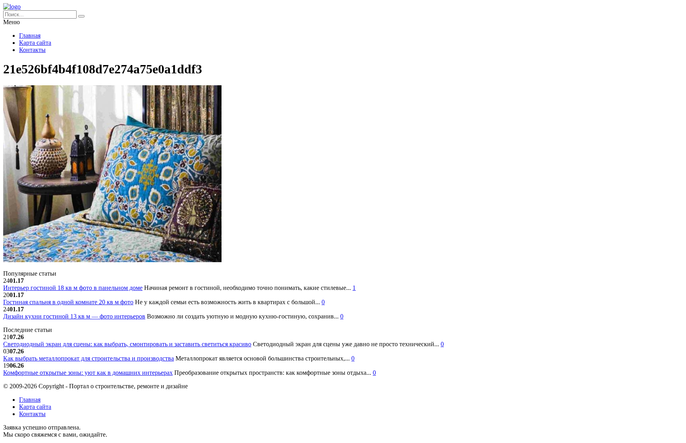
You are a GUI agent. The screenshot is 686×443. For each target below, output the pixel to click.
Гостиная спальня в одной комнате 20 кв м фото (68, 302)
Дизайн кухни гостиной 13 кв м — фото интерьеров (74, 316)
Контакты (32, 49)
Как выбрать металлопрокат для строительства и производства (88, 358)
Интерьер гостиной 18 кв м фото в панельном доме (73, 287)
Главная (29, 35)
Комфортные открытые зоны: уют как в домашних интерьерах (88, 372)
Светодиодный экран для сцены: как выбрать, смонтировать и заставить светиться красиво (127, 344)
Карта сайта (35, 42)
